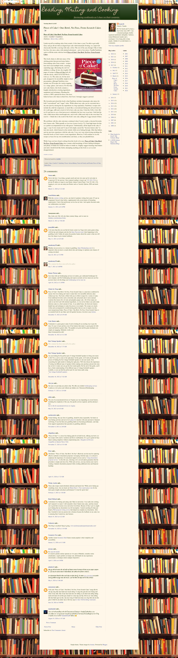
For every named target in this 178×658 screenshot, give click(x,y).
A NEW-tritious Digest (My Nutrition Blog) (115, 142)
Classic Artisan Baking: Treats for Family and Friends (78, 163)
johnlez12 (51, 567)
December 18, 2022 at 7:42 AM (57, 377)
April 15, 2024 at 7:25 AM (56, 477)
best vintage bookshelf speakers (58, 372)
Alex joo (50, 383)
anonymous (51, 587)
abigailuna (51, 433)
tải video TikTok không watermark (85, 600)
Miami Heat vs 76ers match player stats (81, 488)
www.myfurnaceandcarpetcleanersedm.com (83, 526)
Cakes (50, 163)
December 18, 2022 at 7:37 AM (57, 347)
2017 (112, 65)
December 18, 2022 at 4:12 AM (57, 335)
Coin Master (52, 321)
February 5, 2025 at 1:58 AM (56, 493)
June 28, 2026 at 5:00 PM (55, 602)
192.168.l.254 (91, 180)
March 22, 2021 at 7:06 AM (56, 221)
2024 (112, 54)
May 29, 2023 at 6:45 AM (55, 409)
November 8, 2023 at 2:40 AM (57, 427)
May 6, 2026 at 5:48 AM (55, 580)
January (115, 94)
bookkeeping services (91, 386)
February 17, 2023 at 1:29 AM (57, 391)
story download (88, 576)
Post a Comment (51, 623)
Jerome (50, 549)
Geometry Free (53, 535)
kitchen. (93, 312)
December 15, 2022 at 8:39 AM (57, 315)
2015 (112, 100)
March (115, 76)
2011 (112, 112)
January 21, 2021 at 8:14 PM (56, 207)
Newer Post (47, 627)
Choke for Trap (53, 289)
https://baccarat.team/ (77, 232)
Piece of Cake (97, 163)
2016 (112, 98)
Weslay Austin (52, 483)
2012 (112, 109)
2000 (112, 126)
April (114, 73)
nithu (50, 397)
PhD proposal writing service (61, 510)
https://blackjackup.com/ (85, 248)
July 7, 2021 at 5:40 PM (55, 267)
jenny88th (51, 227)
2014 (112, 103)
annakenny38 (52, 245)
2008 (112, 117)
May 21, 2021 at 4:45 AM (55, 239)
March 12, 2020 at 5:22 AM (56, 189)
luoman (92, 645)
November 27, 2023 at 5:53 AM (57, 444)
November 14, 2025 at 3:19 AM (57, 528)
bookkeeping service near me (77, 280)
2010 (112, 114)
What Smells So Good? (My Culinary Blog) (115, 136)
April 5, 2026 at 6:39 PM (55, 560)
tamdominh (52, 609)
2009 (126, 61)
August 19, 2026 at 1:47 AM (56, 618)
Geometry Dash (62, 538)
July (114, 70)
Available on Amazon (48, 154)
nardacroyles (52, 415)
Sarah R (121, 24)
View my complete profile (116, 46)
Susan (50, 175)
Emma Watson (52, 273)
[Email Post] (45, 30)
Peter (50, 451)
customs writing (58, 198)
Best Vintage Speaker (55, 341)
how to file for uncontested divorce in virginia (61, 406)
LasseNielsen (52, 195)
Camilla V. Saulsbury (58, 163)
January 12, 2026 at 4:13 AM (56, 542)
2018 (112, 62)
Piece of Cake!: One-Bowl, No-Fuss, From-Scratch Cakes (115, 84)
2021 (112, 57)
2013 (112, 106)
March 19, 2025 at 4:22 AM (56, 517)
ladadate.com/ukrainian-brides (57, 218)
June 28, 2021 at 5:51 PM (55, 255)
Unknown (51, 523)
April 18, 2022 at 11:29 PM (56, 282)
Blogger (105, 645)
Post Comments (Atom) (59, 630)
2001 (112, 123)
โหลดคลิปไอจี (65, 616)
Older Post (99, 627)
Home (73, 627)
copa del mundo (55, 552)
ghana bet (73, 420)
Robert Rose (55, 39)
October (115, 67)
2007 (112, 120)
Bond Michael (52, 499)
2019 (112, 59)
